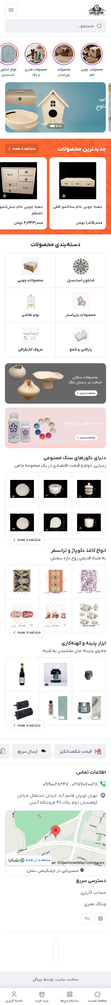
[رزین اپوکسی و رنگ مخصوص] (55, 427)
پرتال (37, 979)
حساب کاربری (93, 892)
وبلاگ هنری (95, 904)
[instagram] (100, 918)
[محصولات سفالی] (55, 383)
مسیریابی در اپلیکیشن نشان (53, 871)
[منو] (11, 10)
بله (87, 918)
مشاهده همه (24, 148)
